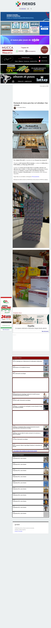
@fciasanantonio (35, 176)
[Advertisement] (31, 94)
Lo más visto (23, 8)
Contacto (16, 531)
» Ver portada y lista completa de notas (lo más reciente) (25, 450)
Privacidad (20, 531)
